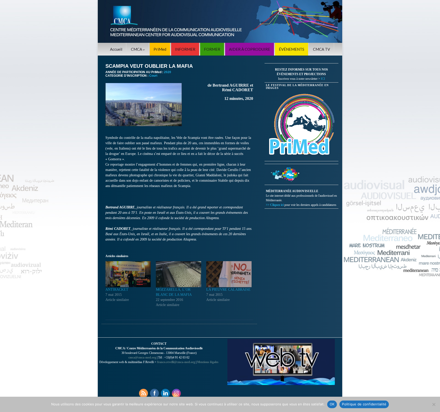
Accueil (116, 49)
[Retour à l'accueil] (220, 21)
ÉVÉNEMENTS (291, 49)
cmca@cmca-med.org (142, 357)
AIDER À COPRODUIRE (249, 49)
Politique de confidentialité (364, 404)
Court (153, 75)
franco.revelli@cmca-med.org (176, 362)
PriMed (160, 49)
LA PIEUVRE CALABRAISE (228, 289)
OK (332, 404)
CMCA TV (321, 49)
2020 (167, 72)
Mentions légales (207, 362)
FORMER (212, 49)
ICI (323, 79)
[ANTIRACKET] (128, 274)
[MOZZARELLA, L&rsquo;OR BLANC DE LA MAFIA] (178, 274)
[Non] (433, 404)
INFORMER (185, 49)
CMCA (137, 49)
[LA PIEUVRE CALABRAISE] (229, 274)
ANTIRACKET (116, 289)
